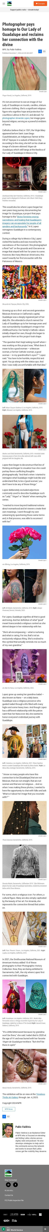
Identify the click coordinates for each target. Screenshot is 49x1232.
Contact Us (9, 1195)
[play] (3, 1229)
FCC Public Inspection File (14, 1200)
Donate (41, 4)
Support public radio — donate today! (24, 10)
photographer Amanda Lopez (16, 118)
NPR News (9, 1109)
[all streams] (46, 1229)
